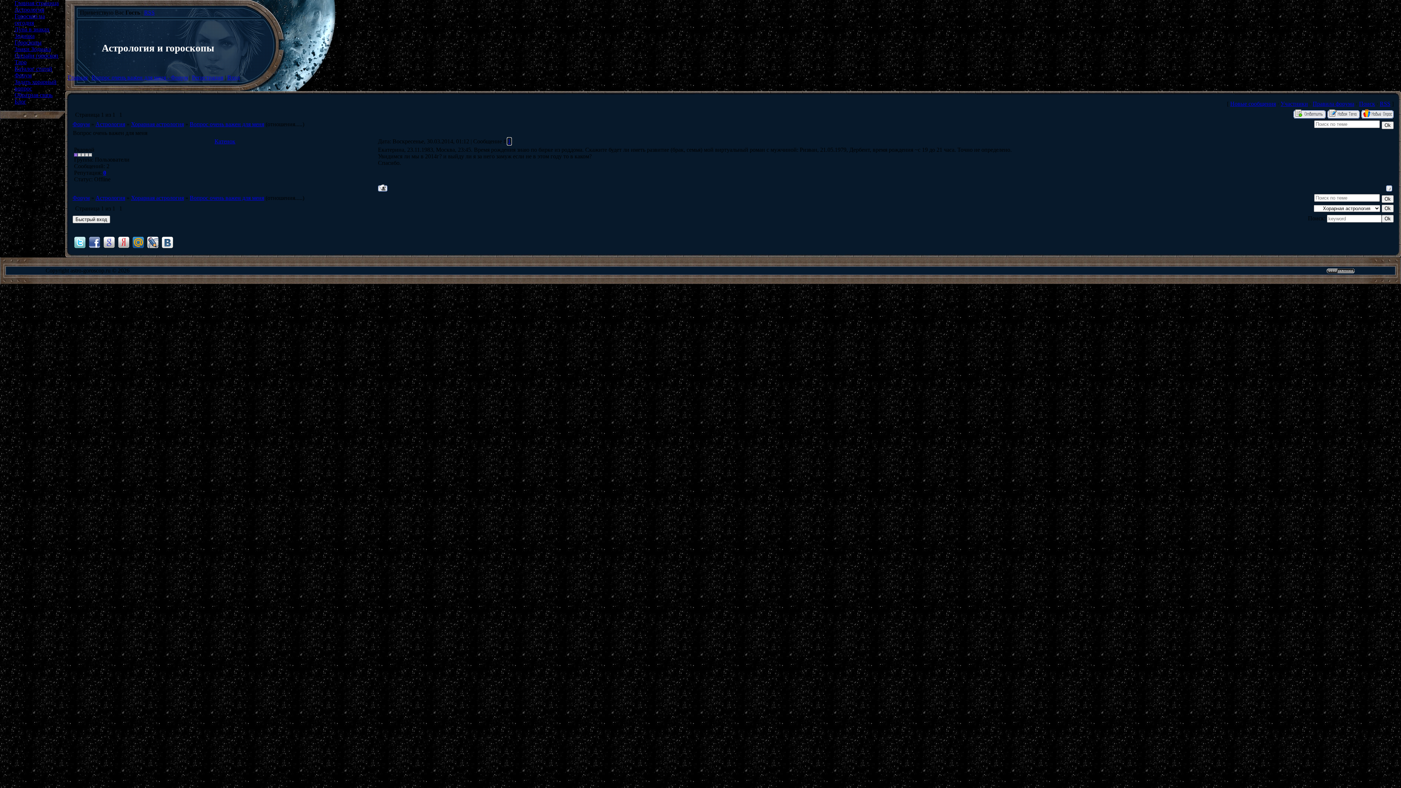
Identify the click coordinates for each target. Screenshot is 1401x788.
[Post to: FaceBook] (94, 242)
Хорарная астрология (157, 124)
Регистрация (207, 77)
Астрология (110, 124)
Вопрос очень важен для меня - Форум (140, 77)
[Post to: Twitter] (80, 242)
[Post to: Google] (109, 242)
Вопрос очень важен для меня (227, 124)
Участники (1294, 104)
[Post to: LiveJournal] (153, 242)
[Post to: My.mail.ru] (138, 242)
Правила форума (1333, 104)
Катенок (225, 141)
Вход (233, 77)
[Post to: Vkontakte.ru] (167, 242)
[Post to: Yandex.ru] (123, 242)
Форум (81, 124)
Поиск (1367, 104)
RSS (149, 12)
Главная (78, 77)
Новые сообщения (1253, 104)
